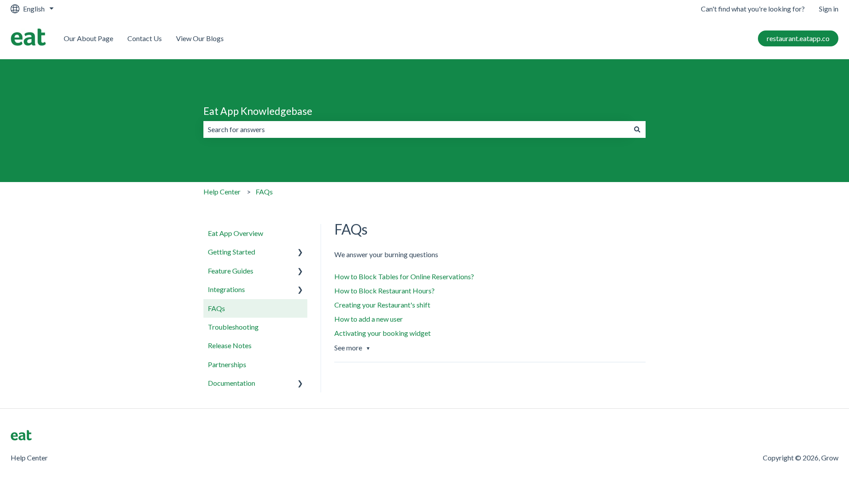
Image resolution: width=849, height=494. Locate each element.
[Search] (637, 129)
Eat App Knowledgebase (257, 111)
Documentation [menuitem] (231, 383)
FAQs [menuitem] (216, 308)
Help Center (222, 191)
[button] (300, 252)
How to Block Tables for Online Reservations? (404, 276)
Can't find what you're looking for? (753, 8)
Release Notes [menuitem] (230, 345)
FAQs (264, 191)
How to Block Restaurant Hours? (384, 290)
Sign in (828, 8)
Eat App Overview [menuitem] (235, 233)
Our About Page (88, 38)
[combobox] (416, 129)
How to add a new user (368, 319)
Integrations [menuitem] (226, 289)
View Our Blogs (200, 38)
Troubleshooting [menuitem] (233, 327)
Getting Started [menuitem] (231, 251)
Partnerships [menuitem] (227, 364)
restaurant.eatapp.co (798, 38)
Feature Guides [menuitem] (230, 270)
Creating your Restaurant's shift (382, 304)
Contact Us (144, 38)
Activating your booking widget (382, 333)
